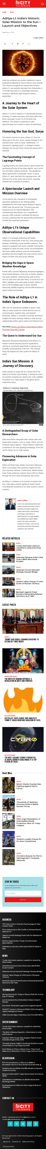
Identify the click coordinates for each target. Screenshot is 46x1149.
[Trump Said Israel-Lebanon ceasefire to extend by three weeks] (8, 546)
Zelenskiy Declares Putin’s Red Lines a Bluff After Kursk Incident (29, 559)
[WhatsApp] (28, 43)
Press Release (11, 676)
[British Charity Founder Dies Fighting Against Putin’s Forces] (8, 785)
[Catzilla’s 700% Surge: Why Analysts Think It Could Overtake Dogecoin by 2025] (23, 700)
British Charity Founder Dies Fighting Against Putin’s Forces (29, 786)
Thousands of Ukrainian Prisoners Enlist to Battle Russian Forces (27, 804)
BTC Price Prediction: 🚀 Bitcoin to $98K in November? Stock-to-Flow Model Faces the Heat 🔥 (21, 1064)
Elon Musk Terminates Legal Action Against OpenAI (22, 1006)
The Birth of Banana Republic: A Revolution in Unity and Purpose (18, 679)
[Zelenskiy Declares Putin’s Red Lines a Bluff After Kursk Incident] (8, 558)
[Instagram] (16, 1123)
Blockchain (10, 716)
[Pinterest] (23, 43)
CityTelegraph (28, 1136)
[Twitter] (17, 43)
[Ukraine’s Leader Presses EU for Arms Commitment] (8, 839)
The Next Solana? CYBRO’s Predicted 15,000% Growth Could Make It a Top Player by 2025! (21, 759)
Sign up (23, 900)
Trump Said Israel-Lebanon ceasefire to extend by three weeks (28, 548)
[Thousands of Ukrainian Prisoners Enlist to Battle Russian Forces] (8, 803)
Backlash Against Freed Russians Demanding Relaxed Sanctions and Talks (29, 594)
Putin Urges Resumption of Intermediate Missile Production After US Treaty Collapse (28, 822)
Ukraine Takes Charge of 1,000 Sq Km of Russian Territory (29, 582)
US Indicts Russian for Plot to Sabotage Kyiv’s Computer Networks (29, 858)
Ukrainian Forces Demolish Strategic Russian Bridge (28, 571)
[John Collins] (10, 514)
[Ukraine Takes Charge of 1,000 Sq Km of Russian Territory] (8, 581)
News (12, 12)
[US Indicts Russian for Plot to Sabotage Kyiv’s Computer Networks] (8, 857)
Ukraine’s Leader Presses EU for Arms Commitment (29, 840)
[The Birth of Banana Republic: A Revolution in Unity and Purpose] (23, 660)
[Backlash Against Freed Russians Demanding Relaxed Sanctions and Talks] (8, 593)
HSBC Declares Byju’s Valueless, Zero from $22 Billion (22, 1015)
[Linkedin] (23, 1123)
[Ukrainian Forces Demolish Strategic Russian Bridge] (8, 570)
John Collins (39, 38)
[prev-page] (3, 869)
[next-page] (7, 869)
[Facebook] (12, 43)
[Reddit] (29, 1123)
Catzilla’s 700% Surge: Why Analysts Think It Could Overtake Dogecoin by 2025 (22, 719)
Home (4, 12)
